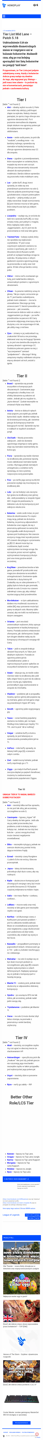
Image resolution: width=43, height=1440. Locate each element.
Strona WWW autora (27, 1208)
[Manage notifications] (37, 1434)
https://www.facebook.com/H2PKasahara (15, 1199)
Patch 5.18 (29, 1215)
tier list (37, 1218)
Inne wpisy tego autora (11, 1208)
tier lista (30, 1218)
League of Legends (11, 1215)
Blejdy (38, 1437)
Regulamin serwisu (15, 1432)
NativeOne (21, 1418)
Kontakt (5, 1432)
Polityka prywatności (28, 1432)
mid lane (36, 1215)
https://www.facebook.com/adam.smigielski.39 (17, 1203)
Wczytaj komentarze (21, 1423)
